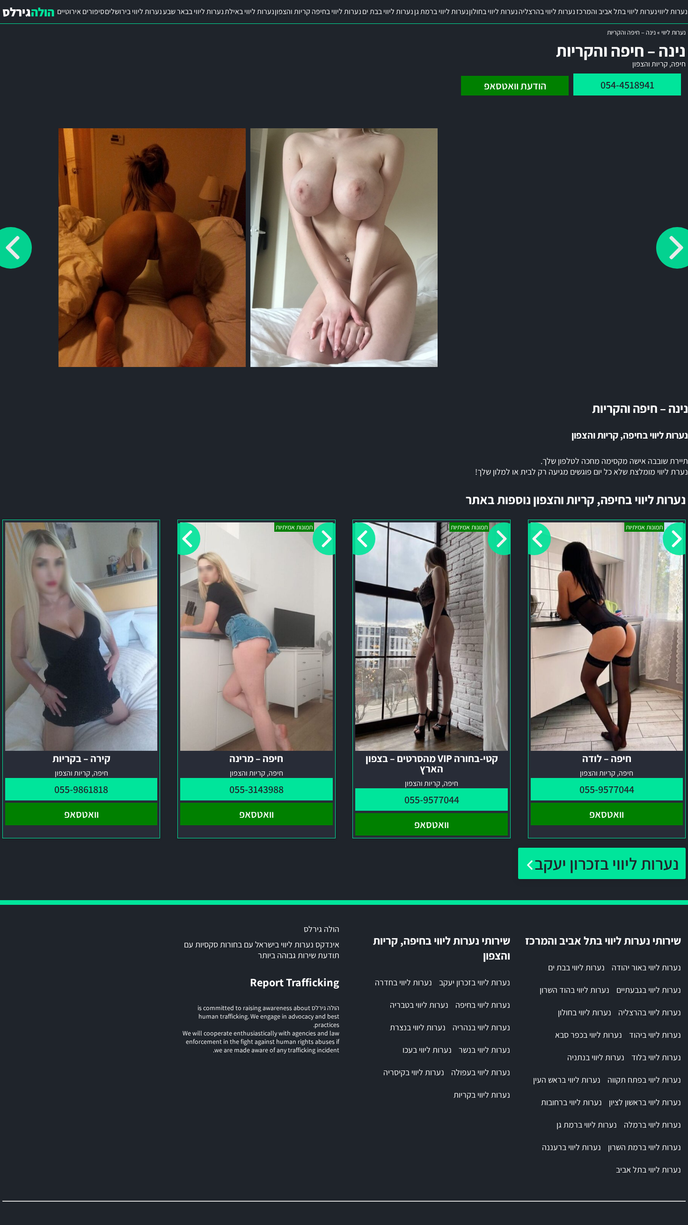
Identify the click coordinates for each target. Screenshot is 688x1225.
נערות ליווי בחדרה (403, 982)
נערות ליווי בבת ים (387, 11)
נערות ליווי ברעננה (571, 1147)
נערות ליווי (673, 11)
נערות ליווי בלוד (656, 1057)
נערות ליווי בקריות (482, 1094)
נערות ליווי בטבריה (419, 1004)
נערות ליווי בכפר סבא (588, 1034)
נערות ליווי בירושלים (133, 11)
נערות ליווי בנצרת (418, 1027)
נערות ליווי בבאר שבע (193, 11)
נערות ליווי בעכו (427, 1049)
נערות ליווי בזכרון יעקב (606, 863)
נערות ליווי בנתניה (595, 1057)
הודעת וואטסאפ (515, 85)
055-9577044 (606, 789)
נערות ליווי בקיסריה (413, 1072)
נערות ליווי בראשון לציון (645, 1102)
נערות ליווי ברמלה (652, 1124)
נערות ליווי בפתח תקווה (644, 1079)
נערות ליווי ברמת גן (441, 11)
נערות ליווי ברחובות (571, 1102)
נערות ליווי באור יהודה (646, 967)
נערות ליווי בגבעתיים (648, 989)
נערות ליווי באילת (249, 11)
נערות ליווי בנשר (484, 1049)
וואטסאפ (606, 814)
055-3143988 (256, 789)
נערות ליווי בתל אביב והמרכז (616, 11)
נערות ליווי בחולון (493, 11)
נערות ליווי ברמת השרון (644, 1147)
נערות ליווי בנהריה (481, 1027)
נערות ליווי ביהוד (655, 1034)
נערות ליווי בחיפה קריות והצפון (318, 11)
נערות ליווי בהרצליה (547, 11)
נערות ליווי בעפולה (480, 1072)
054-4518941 (627, 84)
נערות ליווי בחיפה (482, 1004)
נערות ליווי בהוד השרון (574, 989)
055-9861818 (81, 789)
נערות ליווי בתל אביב (648, 1169)
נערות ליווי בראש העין (566, 1079)
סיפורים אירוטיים (80, 11)
